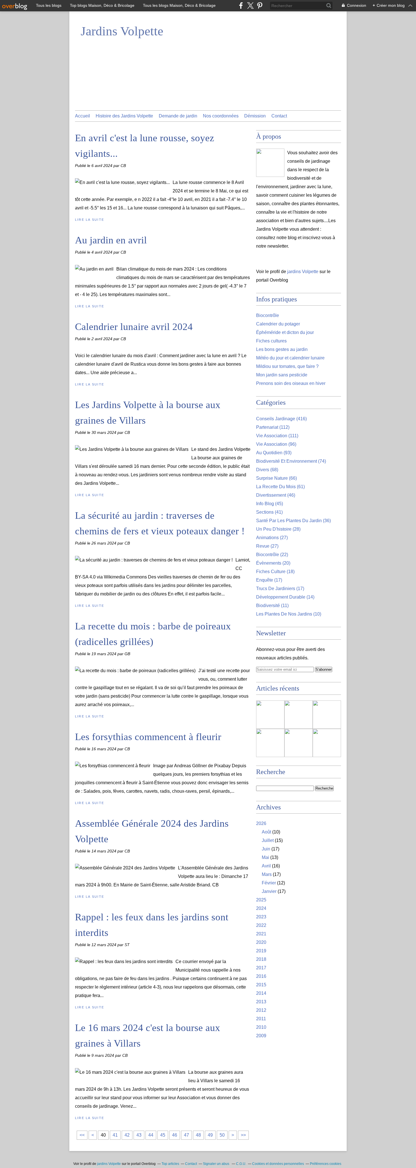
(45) (269, 503)
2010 (261, 1027)
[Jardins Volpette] (270, 163)
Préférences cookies (325, 1164)
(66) (276, 478)
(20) (273, 563)
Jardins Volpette (122, 31)
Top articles (170, 1164)
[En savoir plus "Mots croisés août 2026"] (298, 743)
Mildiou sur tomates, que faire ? (287, 366)
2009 (261, 1035)
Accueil (82, 115)
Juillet (268, 840)
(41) (269, 512)
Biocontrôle (267, 315)
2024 (261, 908)
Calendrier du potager (278, 324)
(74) (291, 461)
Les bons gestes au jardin (282, 349)
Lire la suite (89, 219)
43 (138, 1135)
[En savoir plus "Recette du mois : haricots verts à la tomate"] (327, 743)
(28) (278, 529)
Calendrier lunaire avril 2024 (134, 326)
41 (115, 1135)
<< (82, 1135)
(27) (272, 537)
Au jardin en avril (111, 240)
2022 (261, 925)
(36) (293, 520)
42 (127, 1135)
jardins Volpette (302, 271)
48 (198, 1135)
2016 (261, 976)
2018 (261, 959)
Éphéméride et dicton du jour (285, 332)
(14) (285, 597)
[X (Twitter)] (250, 5)
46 (174, 1135)
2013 (261, 1001)
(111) (277, 435)
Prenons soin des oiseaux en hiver (290, 383)
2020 (261, 942)
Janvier (269, 891)
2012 (261, 1010)
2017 (261, 967)
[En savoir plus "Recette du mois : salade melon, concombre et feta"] (298, 714)
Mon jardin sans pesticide (281, 374)
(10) (288, 614)
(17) (269, 580)
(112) (273, 427)
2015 (261, 984)
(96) (276, 444)
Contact (279, 115)
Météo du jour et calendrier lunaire (290, 357)
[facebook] (241, 5)
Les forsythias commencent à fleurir (148, 736)
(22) (272, 554)
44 (150, 1135)
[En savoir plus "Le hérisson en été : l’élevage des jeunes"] (270, 714)
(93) (273, 452)
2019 (261, 950)
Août (266, 832)
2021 (261, 933)
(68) (267, 469)
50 (222, 1135)
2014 (261, 993)
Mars (267, 874)
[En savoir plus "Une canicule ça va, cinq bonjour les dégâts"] (327, 714)
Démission (255, 115)
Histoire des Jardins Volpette (124, 115)
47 (186, 1135)
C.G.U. (241, 1164)
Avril (266, 865)
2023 (261, 916)
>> (243, 1135)
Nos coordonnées (221, 115)
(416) (281, 418)
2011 (261, 1018)
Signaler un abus (216, 1164)
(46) (275, 495)
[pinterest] (259, 5)
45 (162, 1135)
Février (269, 882)
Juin (266, 848)
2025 (261, 899)
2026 (261, 823)
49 (210, 1135)
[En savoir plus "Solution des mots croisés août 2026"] (270, 743)
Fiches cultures (271, 340)
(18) (275, 571)
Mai (265, 857)
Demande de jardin (178, 115)
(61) (280, 486)
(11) (272, 605)
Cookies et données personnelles (278, 1164)
